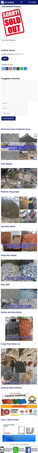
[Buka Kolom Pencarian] (22, 2)
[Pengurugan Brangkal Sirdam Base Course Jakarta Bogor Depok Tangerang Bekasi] (19, 209)
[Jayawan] (8, 2)
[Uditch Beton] (19, 433)
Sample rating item (7, 54)
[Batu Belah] (19, 270)
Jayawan (26, 444)
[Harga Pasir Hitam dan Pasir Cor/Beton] (19, 366)
